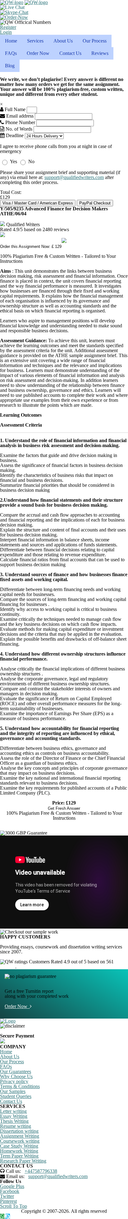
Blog (10, 65)
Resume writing (15, 1126)
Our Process (95, 40)
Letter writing (13, 1111)
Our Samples (12, 1091)
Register (8, 27)
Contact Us (70, 53)
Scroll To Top (13, 1206)
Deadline (14, 135)
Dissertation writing (19, 1131)
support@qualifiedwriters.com (74, 177)
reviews (7, 966)
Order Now (38, 53)
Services (35, 40)
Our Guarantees (15, 1071)
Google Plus (12, 1186)
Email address (19, 116)
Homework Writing (19, 1151)
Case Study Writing (19, 1146)
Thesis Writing (14, 1121)
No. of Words (19, 129)
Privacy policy (14, 1081)
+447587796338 (41, 1171)
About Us (63, 40)
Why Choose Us (16, 1076)
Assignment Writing (19, 1136)
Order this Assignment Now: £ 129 (31, 246)
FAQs (11, 53)
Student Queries (15, 1096)
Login (6, 32)
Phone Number (20, 122)
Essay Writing (13, 1116)
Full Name (14, 109)
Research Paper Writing (23, 1160)
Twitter (7, 1196)
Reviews (99, 53)
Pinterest (8, 1201)
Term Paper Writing (19, 1155)
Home (11, 40)
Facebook (9, 1191)
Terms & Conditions (20, 1086)
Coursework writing (19, 1141)
